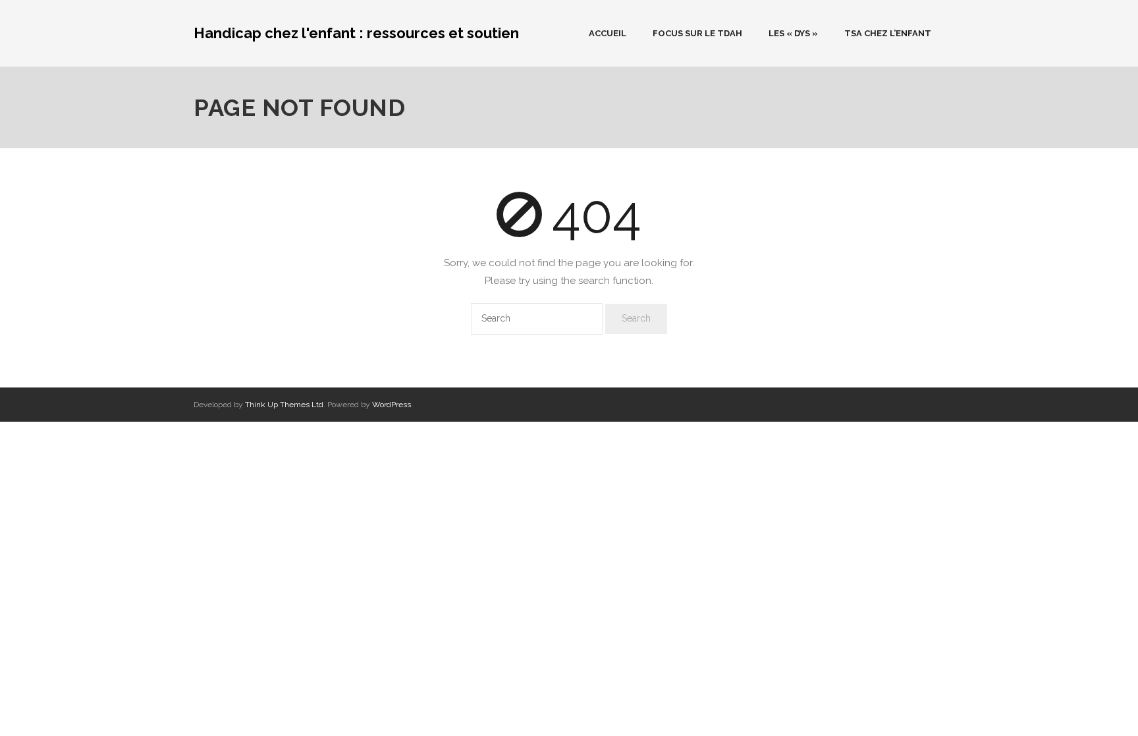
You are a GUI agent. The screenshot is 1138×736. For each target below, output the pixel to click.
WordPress (391, 404)
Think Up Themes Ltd (284, 404)
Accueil (607, 33)
